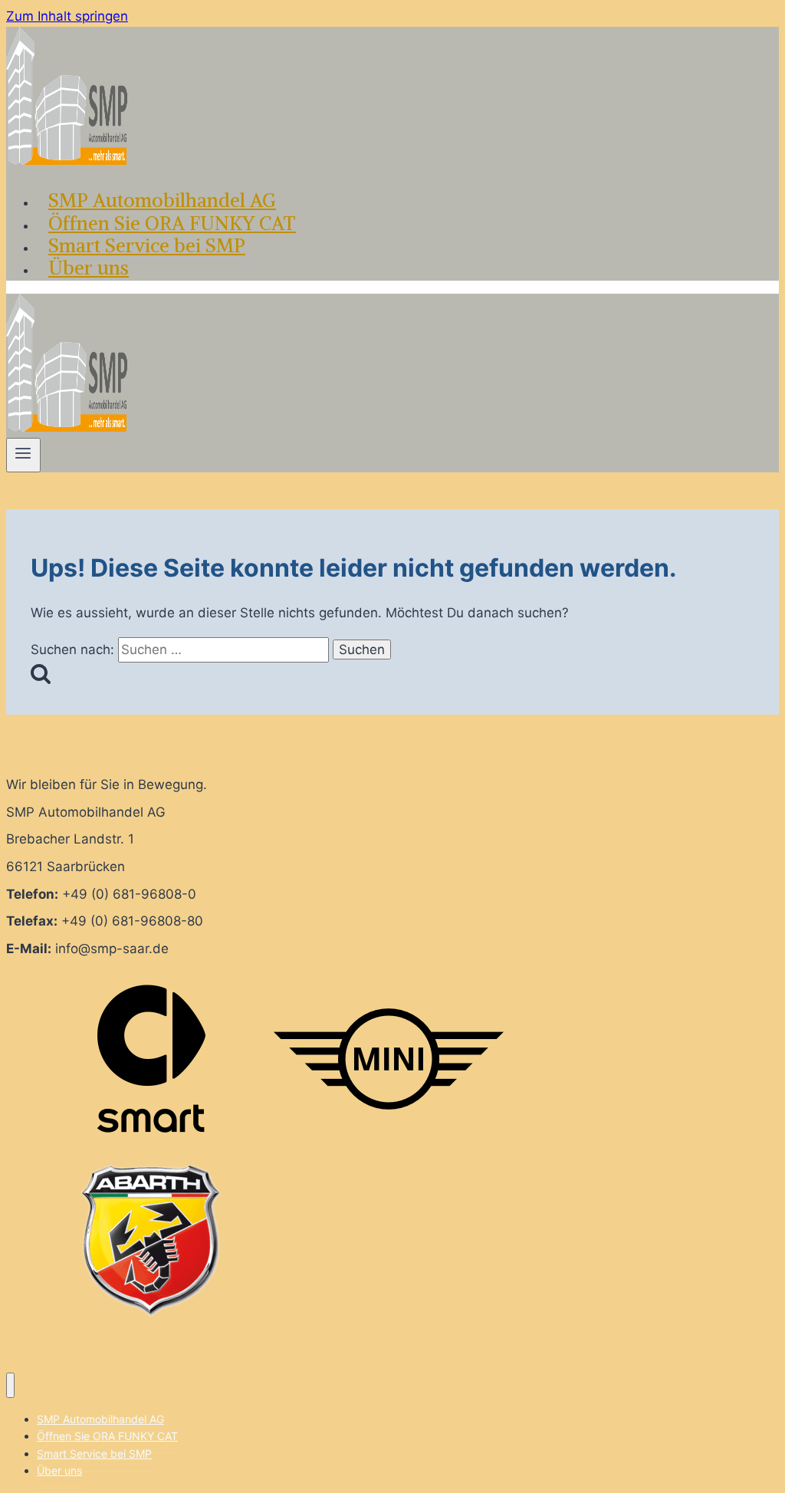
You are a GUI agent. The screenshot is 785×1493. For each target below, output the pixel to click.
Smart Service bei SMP (146, 245)
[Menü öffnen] (23, 455)
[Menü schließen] (10, 1385)
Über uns (88, 267)
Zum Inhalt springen (67, 16)
